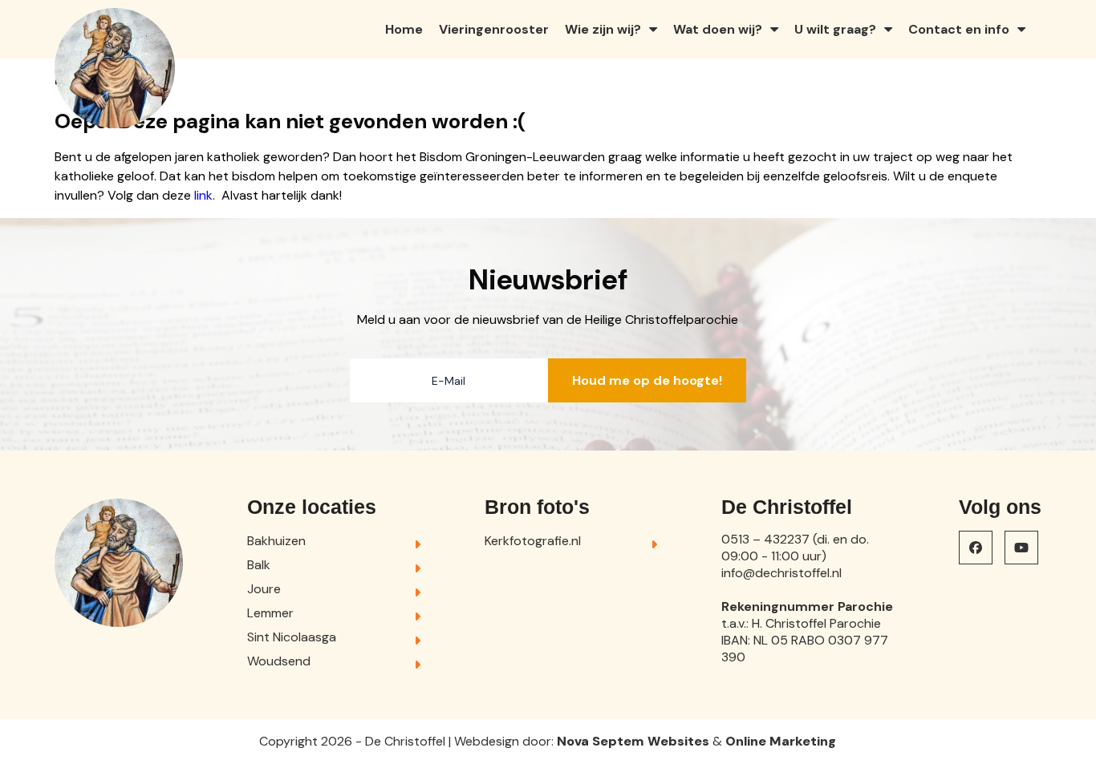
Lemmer (270, 612)
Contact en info (958, 29)
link (203, 195)
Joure (264, 588)
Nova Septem (600, 741)
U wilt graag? (835, 29)
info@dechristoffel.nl (781, 572)
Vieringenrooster (494, 29)
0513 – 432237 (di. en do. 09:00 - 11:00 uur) (795, 547)
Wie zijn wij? (603, 29)
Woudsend (279, 661)
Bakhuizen (276, 540)
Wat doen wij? (717, 29)
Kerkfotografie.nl (533, 540)
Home (404, 29)
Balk (258, 564)
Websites (678, 741)
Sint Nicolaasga (291, 637)
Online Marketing (780, 741)
